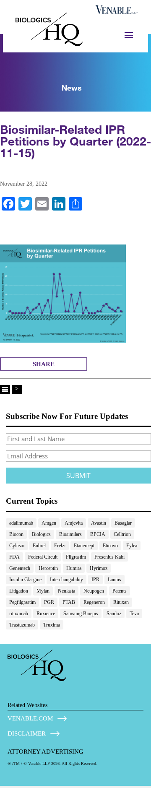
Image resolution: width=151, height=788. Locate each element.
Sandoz (114, 613)
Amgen (49, 523)
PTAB (68, 602)
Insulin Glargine (25, 580)
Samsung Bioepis (80, 613)
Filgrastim (76, 557)
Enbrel (39, 546)
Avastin (98, 523)
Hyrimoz (98, 568)
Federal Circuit (42, 557)
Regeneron (94, 602)
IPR (95, 580)
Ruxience (45, 613)
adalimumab (21, 523)
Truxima (51, 625)
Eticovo (110, 546)
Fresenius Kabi (109, 557)
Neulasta (66, 591)
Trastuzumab (22, 625)
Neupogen (93, 591)
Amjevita (74, 523)
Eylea (131, 546)
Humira (73, 568)
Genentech (19, 568)
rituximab (18, 613)
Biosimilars (70, 534)
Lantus (114, 580)
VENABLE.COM (30, 718)
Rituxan (121, 602)
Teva (134, 613)
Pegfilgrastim (22, 602)
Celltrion (122, 534)
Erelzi (59, 546)
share (44, 364)
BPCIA (97, 534)
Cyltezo (16, 546)
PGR (49, 602)
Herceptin (48, 568)
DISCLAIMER (27, 733)
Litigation (18, 591)
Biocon (16, 534)
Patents (119, 591)
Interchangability (66, 580)
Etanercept (84, 546)
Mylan (42, 591)
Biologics (41, 534)
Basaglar (123, 523)
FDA (14, 557)
